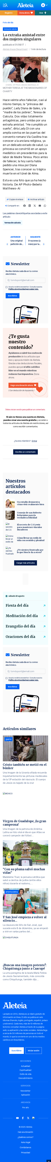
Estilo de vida (25, 1074)
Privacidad (25, 1152)
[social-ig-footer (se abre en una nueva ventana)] (33, 1117)
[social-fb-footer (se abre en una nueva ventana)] (23, 1117)
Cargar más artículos (25, 562)
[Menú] (8, 5)
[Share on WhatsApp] (45, 206)
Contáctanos (25, 1147)
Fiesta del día (17, 605)
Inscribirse (12, 295)
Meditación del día (22, 616)
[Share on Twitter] (35, 206)
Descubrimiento (26, 1078)
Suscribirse (16, 1050)
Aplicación (25, 1095)
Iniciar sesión (33, 1050)
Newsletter (25, 1091)
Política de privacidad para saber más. (23, 289)
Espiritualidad (25, 1070)
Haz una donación (25, 1132)
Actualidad (25, 1066)
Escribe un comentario (25, 451)
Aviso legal (25, 1142)
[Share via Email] (40, 206)
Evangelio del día (20, 626)
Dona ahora (24, 12)
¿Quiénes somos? (25, 1137)
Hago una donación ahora (21, 385)
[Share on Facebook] (24, 206)
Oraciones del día (20, 636)
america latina (12, 892)
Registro (8, 12)
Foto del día (8, 22)
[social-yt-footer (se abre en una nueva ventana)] (17, 1117)
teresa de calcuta (13, 222)
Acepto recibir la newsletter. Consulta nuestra (25, 288)
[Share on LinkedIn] (29, 206)
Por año (25, 1107)
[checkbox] (6, 287)
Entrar (34, 441)
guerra (8, 739)
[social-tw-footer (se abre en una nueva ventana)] (28, 1117)
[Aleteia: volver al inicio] (25, 5)
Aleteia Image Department (15, 49)
